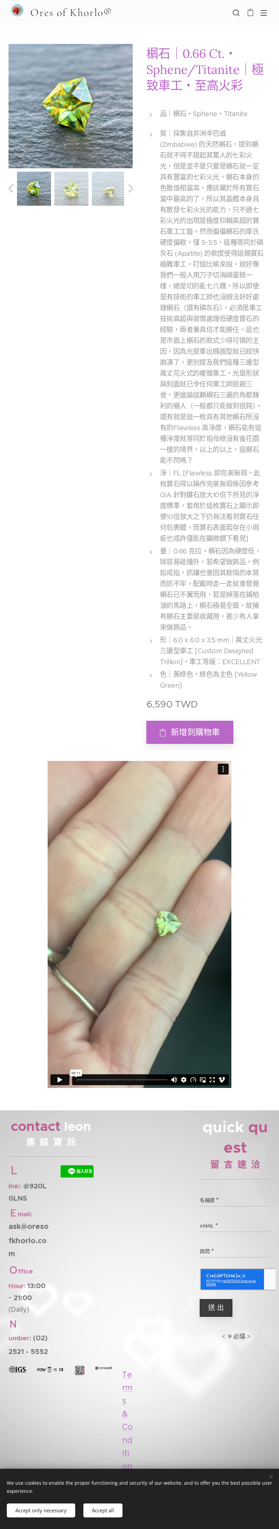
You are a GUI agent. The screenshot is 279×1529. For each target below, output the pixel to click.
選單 (263, 12)
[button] (236, 12)
